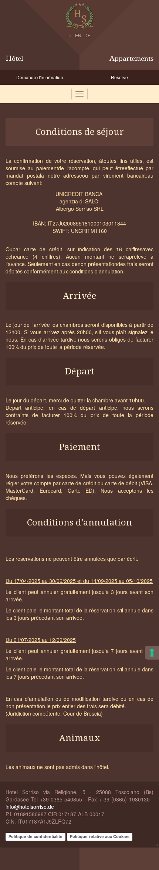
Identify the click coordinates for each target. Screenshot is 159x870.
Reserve (119, 77)
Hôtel (14, 58)
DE (87, 35)
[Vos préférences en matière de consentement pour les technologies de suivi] (152, 653)
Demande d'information (39, 77)
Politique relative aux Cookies (99, 836)
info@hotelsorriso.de (30, 806)
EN (78, 35)
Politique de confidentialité (35, 836)
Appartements (131, 58)
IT (70, 35)
